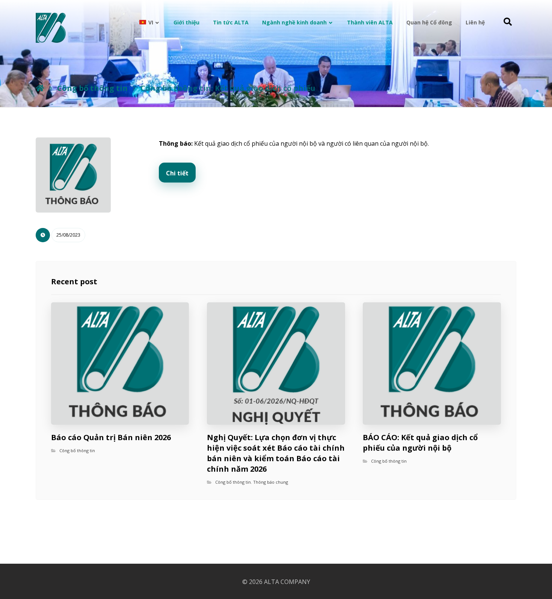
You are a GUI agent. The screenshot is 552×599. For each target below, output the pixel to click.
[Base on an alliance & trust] (51, 28)
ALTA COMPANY (287, 582)
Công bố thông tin (77, 450)
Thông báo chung (270, 482)
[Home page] (40, 88)
